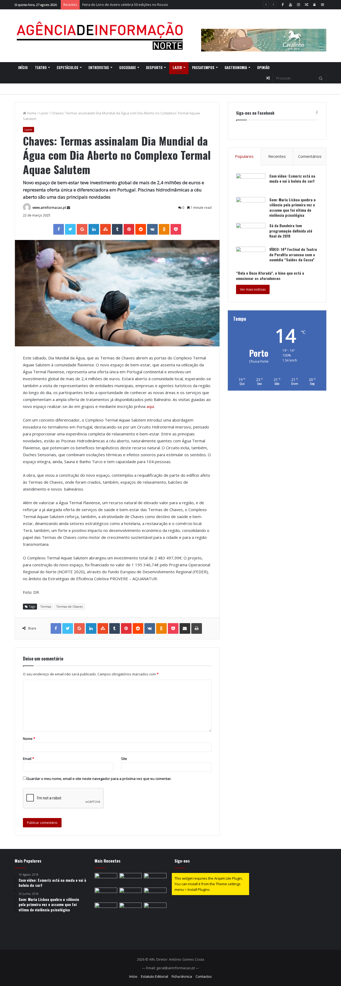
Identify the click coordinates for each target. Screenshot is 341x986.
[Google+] (82, 229)
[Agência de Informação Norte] (101, 35)
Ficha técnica (182, 976)
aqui (150, 406)
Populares (244, 156)
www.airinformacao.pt (49, 207)
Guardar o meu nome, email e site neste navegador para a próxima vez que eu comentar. (99, 778)
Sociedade (127, 67)
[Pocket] (175, 229)
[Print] (196, 628)
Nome (29, 738)
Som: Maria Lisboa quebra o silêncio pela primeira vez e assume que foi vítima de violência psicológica (292, 207)
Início (23, 67)
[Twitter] (70, 229)
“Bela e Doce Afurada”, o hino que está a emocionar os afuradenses (270, 275)
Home (31, 113)
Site (124, 758)
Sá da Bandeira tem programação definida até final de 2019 (290, 231)
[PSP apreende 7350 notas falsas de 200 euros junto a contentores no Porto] (130, 909)
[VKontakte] (152, 229)
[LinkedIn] (93, 229)
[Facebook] (282, 4)
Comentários (310, 156)
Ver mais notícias (253, 289)
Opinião (263, 67)
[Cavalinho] (263, 32)
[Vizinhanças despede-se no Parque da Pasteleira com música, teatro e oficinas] (130, 879)
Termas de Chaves (69, 606)
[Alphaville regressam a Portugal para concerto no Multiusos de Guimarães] (155, 909)
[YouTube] (290, 4)
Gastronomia (236, 67)
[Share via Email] (185, 628)
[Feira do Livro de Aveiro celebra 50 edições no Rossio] (155, 879)
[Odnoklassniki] (164, 229)
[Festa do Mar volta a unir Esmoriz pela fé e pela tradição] (106, 879)
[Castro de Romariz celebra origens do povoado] (106, 894)
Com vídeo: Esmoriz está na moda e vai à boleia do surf (292, 178)
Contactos (204, 976)
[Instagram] (298, 4)
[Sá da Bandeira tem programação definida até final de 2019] (250, 233)
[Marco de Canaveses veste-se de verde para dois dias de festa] (155, 894)
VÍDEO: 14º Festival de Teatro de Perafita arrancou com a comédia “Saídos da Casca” (293, 254)
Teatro (41, 67)
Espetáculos (67, 67)
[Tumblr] (117, 229)
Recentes (277, 156)
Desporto (154, 67)
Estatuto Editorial (154, 976)
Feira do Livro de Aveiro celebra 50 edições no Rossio (125, 4)
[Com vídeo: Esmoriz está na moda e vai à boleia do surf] (250, 183)
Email (28, 758)
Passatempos (203, 67)
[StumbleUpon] (105, 229)
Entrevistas (98, 67)
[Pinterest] (129, 229)
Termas (45, 606)
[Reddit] (140, 229)
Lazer (177, 67)
